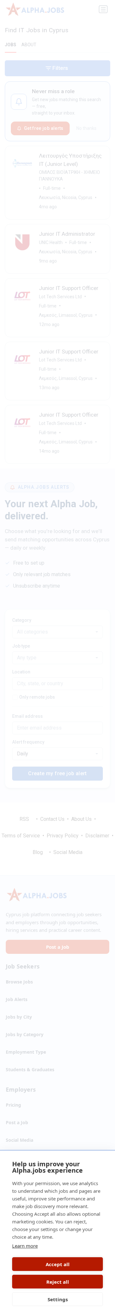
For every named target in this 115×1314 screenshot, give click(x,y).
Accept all (58, 1264)
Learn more (25, 1246)
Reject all (57, 1282)
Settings (58, 1299)
